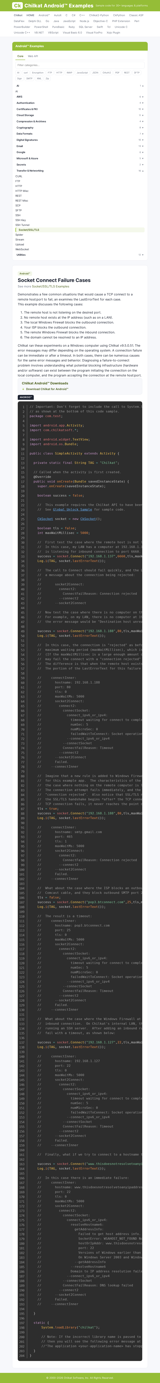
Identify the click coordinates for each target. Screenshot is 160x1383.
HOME (30, 15)
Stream (19, 239)
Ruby (72, 26)
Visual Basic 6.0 (72, 32)
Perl (136, 21)
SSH (17, 215)
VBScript (53, 32)
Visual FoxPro (94, 32)
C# (73, 15)
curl (26, 72)
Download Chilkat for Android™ (47, 389)
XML (39, 78)
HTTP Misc (21, 190)
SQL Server (85, 26)
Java (56, 21)
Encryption (38, 72)
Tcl (108, 26)
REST (127, 72)
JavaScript (69, 21)
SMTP (29, 78)
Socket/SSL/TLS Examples (50, 286)
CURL (18, 176)
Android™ (44, 15)
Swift (100, 26)
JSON (95, 72)
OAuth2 (107, 72)
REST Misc (21, 200)
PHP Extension (121, 21)
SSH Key (20, 220)
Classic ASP (136, 15)
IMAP (69, 72)
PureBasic (58, 26)
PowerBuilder (22, 26)
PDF (117, 72)
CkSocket (45, 519)
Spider (19, 234)
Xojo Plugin (113, 32)
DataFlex (19, 21)
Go (47, 21)
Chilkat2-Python (99, 15)
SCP (17, 205)
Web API (33, 56)
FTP (50, 72)
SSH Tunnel (22, 224)
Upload (19, 244)
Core (20, 56)
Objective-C (100, 21)
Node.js (84, 21)
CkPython (119, 15)
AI (18, 72)
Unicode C (121, 26)
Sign (19, 78)
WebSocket (22, 249)
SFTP (137, 72)
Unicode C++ (22, 32)
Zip (47, 78)
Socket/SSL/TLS (29, 229)
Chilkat (18, 15)
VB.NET (39, 32)
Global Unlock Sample (72, 509)
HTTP (59, 72)
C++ (82, 15)
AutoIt (57, 15)
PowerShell (41, 26)
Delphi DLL (34, 21)
